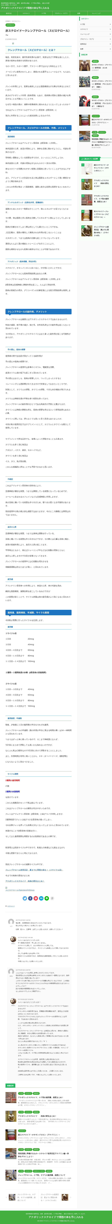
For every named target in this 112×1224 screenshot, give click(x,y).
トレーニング (96, 13)
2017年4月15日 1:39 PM (23, 920)
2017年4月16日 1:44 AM (25, 937)
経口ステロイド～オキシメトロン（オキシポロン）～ (101, 168)
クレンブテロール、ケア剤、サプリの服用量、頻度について (41, 1175)
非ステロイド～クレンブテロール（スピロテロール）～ (101, 214)
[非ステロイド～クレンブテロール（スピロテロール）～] (41, 898)
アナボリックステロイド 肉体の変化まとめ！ (25, 881)
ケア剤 (44, 13)
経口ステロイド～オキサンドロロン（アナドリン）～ (39, 1135)
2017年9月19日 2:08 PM (23, 970)
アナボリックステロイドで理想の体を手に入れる (25, 8)
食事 (78, 13)
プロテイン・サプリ (61, 13)
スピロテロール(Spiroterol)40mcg (19, 890)
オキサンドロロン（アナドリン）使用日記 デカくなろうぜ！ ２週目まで (102, 103)
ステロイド (26, 13)
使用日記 (9, 13)
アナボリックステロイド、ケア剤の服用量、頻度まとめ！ (41, 1097)
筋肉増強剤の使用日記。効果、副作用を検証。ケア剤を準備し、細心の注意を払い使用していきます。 (56, 1214)
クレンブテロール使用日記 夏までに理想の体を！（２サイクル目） (34, 870)
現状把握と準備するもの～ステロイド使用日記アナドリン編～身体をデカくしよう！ (102, 142)
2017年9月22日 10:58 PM (25, 999)
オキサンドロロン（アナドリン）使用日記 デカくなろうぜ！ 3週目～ (102, 84)
